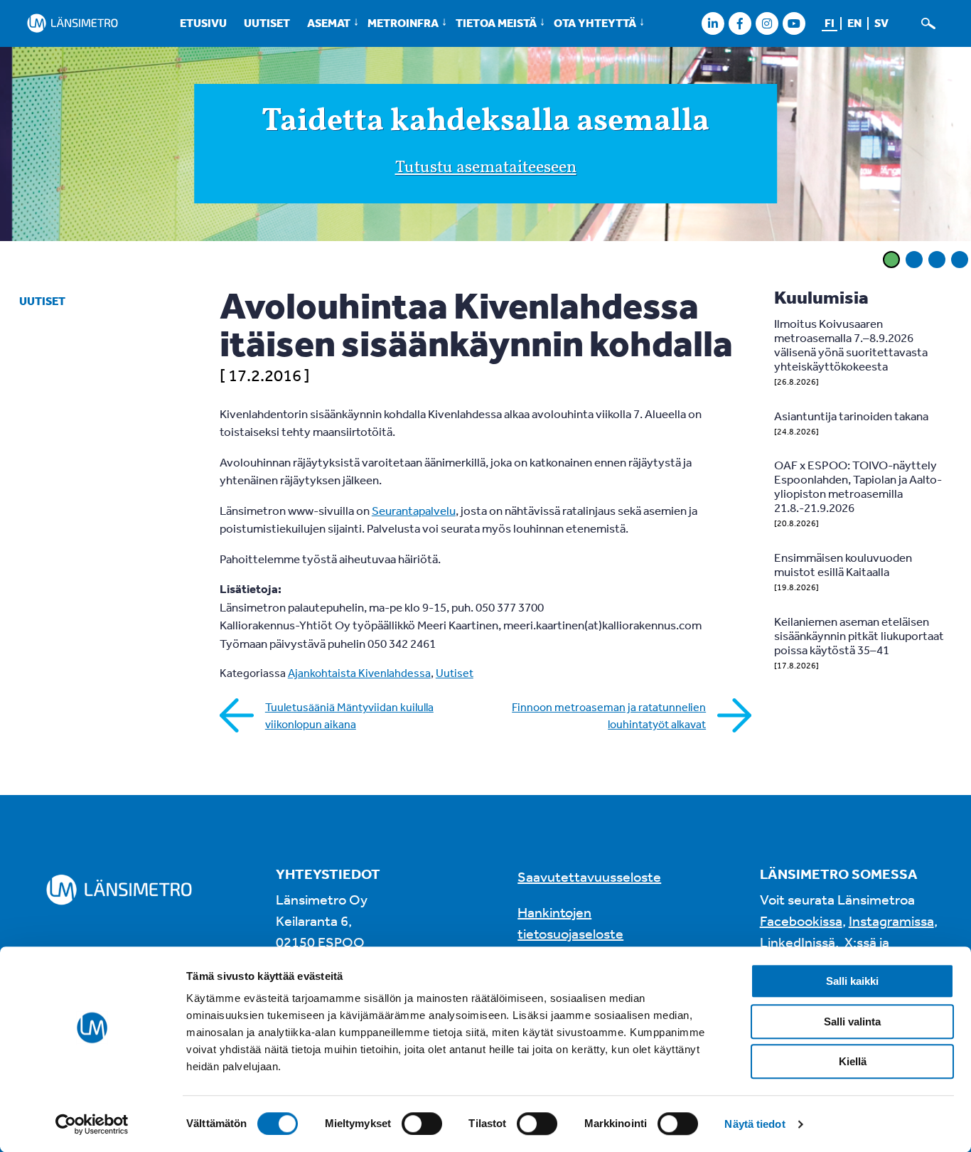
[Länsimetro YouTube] (794, 23)
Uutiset (267, 23)
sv (881, 23)
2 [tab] (914, 259)
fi (830, 23)
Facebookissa (801, 920)
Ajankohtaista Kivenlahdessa (359, 673)
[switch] (422, 1123)
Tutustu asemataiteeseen (485, 167)
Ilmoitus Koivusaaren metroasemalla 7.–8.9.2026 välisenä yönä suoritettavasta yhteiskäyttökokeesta (851, 344)
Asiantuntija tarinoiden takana (851, 415)
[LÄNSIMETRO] (72, 23)
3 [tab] (936, 259)
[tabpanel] (485, 146)
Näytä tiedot (754, 1124)
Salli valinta (852, 1021)
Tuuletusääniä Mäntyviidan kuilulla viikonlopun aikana (349, 715)
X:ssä (860, 942)
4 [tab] (959, 259)
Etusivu (203, 23)
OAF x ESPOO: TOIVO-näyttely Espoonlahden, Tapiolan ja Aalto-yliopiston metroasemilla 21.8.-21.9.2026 (858, 486)
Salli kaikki (852, 981)
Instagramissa (891, 920)
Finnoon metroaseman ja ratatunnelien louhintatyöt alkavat (609, 715)
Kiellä (853, 1061)
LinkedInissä (797, 942)
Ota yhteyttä (595, 23)
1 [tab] (891, 259)
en (854, 23)
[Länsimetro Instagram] (767, 23)
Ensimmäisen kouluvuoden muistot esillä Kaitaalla (843, 564)
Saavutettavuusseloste (589, 876)
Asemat (328, 23)
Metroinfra (403, 23)
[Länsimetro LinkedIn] (713, 23)
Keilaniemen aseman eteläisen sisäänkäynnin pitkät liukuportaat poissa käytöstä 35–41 (859, 635)
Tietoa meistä (496, 23)
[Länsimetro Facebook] (740, 23)
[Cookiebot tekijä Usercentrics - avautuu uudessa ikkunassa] (92, 1124)
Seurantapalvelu (414, 510)
